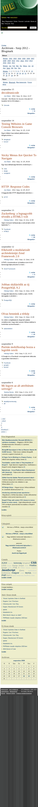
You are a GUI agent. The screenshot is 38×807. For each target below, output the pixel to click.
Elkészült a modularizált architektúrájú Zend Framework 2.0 (15, 253)
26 (6, 75)
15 (9, 73)
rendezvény (20, 575)
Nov (15, 68)
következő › (5, 429)
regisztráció (13, 17)
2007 (32, 58)
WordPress (27, 575)
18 (17, 73)
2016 (9, 63)
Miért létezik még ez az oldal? (12, 615)
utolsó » (3, 432)
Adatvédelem (5, 691)
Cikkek (15, 21)
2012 (22, 61)
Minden (5, 58)
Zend (32, 575)
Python (14, 575)
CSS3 (4, 565)
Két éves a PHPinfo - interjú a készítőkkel (19, 533)
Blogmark (12, 82)
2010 (13, 61)
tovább (4, 620)
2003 (15, 58)
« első (3, 419)
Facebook (7, 229)
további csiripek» (7, 589)
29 (29, 676)
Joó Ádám (7, 96)
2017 (13, 63)
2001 (10, 58)
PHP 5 (9, 575)
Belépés (3, 17)
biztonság (18, 563)
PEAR (35, 573)
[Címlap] (9, 5)
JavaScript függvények (19, 553)
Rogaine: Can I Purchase (10, 601)
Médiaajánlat (13, 691)
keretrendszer (32, 570)
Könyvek (7, 23)
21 (25, 73)
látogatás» (31, 113)
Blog (3, 21)
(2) (21, 454)
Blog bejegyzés (21, 82)
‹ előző (3, 421)
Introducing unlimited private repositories (15, 492)
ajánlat (5, 609)
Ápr (21, 66)
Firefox (33, 565)
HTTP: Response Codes (15, 186)
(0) (9, 446)
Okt (12, 68)
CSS (5, 169)
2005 (24, 58)
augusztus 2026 (19, 660)
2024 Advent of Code (9, 649)
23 (34, 237)
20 (23, 73)
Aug (4, 68)
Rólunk (3, 693)
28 (12, 75)
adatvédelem (8, 328)
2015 (4, 63)
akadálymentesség (10, 401)
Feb (13, 66)
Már (17, 66)
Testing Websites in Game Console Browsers (16, 125)
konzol (6, 142)
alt (4, 403)
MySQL (28, 573)
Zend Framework (9, 269)
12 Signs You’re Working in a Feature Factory (17, 457)
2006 (28, 58)
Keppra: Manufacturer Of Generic (13, 607)
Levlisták (27, 21)
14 (6, 73)
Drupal (21, 565)
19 (20, 73)
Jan (10, 66)
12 (32, 71)
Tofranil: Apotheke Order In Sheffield (14, 598)
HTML (10, 568)
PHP (4, 575)
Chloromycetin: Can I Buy (11, 604)
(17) (12, 484)
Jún (29, 66)
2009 (9, 61)
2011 (17, 61)
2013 (26, 61)
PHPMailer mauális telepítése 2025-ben (15, 618)
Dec (19, 68)
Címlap (3, 45)
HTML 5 (16, 568)
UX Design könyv (7, 487)
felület (26, 565)
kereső (6, 367)
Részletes (4, 27)
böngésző (7, 139)
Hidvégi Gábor (9, 220)
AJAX (4, 563)
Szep (8, 68)
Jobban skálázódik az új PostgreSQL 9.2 (15, 286)
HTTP (6, 197)
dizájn (6, 171)
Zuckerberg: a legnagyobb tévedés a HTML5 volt (16, 215)
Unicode (6, 105)
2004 (19, 58)
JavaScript (8, 570)
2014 (31, 61)
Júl (32, 66)
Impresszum (4, 689)
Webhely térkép (10, 693)
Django (15, 565)
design (9, 565)
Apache (10, 563)
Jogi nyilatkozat (13, 689)
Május (25, 66)
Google (4, 568)
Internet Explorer (31, 568)
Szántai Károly (9, 392)
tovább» (4, 510)
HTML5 (6, 231)
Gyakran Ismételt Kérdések (24, 693)
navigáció (7, 173)
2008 (4, 61)
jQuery (21, 570)
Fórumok (21, 21)
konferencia (6, 573)
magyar (15, 573)
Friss (12, 23)
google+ (6, 365)
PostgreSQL (8, 300)
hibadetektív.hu (7, 612)
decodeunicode (10, 92)
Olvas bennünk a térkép (15, 313)
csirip (33, 109)
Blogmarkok (9, 21)
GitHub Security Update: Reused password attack (18, 477)
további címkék (7, 577)
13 (4, 73)
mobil (22, 573)
